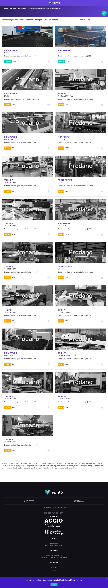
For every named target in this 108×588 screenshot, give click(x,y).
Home (6, 8)
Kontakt (54, 567)
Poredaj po (85, 20)
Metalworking (22, 8)
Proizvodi (13, 8)
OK (54, 584)
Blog (54, 571)
